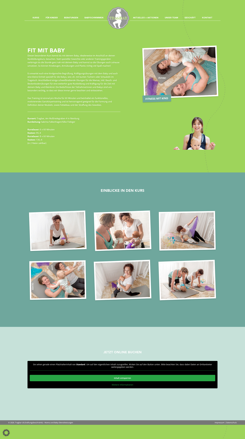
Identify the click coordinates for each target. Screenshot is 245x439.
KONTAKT (207, 18)
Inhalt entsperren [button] (122, 378)
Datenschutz (231, 422)
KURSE (36, 18)
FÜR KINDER (52, 18)
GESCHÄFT (190, 18)
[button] (6, 433)
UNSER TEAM (171, 18)
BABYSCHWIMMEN (94, 18)
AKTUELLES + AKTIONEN (145, 18)
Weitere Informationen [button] (122, 385)
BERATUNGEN (71, 18)
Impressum (219, 422)
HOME (119, 10)
